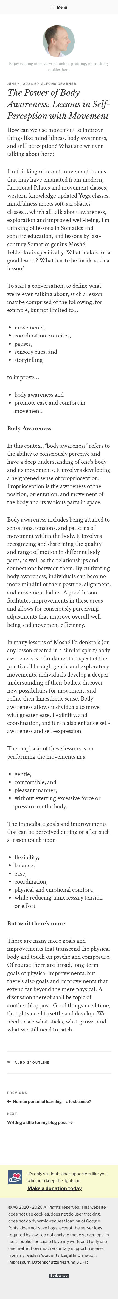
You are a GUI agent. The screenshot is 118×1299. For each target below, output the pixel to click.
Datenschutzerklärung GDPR (60, 1262)
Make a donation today (54, 1188)
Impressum (19, 1262)
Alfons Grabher (59, 84)
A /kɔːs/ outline (32, 1062)
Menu (62, 7)
